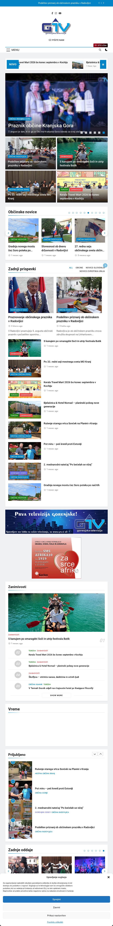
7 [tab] (92, 213)
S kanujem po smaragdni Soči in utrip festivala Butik (65, 4)
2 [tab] (86, 133)
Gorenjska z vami (19, 310)
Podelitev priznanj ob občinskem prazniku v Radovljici (44, 119)
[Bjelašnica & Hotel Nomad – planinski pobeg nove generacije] (58, 66)
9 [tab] (99, 213)
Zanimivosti (66, 156)
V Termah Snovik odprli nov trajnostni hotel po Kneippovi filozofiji (61, 688)
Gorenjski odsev (18, 473)
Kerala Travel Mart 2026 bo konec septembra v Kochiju (56, 654)
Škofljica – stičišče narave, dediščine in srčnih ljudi (54, 677)
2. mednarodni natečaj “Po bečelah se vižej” (68, 464)
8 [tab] (96, 213)
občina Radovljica (18, 109)
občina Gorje (17, 456)
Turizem (64, 189)
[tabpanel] (56, 104)
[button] (108, 877)
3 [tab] (90, 133)
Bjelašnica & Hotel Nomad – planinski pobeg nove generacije (59, 666)
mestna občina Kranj (19, 189)
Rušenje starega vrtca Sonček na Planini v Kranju (70, 423)
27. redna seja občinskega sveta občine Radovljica (89, 250)
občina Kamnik (35, 684)
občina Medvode (18, 239)
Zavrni (56, 907)
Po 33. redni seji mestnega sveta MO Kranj (67, 361)
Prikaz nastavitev (56, 915)
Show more (56, 695)
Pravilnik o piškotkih (55, 922)
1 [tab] (81, 133)
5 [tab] (99, 133)
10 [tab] (103, 213)
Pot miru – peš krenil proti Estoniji (63, 444)
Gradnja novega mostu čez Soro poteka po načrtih (21, 250)
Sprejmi (57, 899)
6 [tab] (104, 133)
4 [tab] (95, 133)
